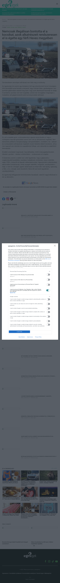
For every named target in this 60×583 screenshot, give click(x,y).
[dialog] (30, 291)
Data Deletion (22, 337)
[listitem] (30, 271)
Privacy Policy (38, 337)
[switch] (48, 275)
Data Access (30, 337)
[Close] (55, 246)
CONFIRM (19, 331)
